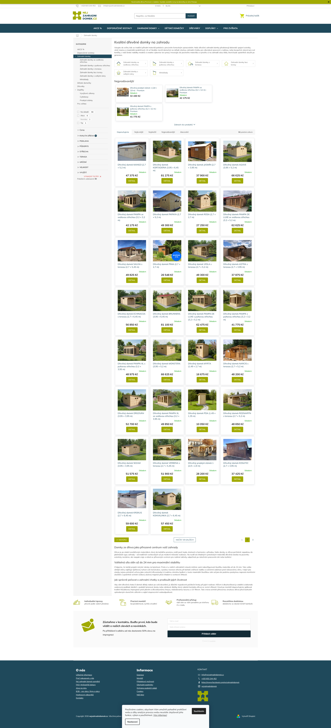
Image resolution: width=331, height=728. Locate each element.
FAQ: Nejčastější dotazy (86, 685)
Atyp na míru (81, 688)
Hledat (191, 16)
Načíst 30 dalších (185, 540)
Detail (131, 180)
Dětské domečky (84, 83)
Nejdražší (152, 132)
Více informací (160, 715)
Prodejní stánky (86, 100)
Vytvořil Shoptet (248, 716)
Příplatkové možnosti (145, 681)
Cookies (140, 691)
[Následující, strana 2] (247, 539)
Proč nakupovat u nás (85, 678)
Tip (83, 123)
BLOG (168, 6)
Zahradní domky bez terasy (91, 72)
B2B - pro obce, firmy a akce (88, 691)
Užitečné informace (84, 675)
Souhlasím (199, 711)
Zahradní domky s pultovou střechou (95, 65)
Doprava (140, 675)
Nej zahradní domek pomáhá (88, 681)
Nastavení (132, 721)
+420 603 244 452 (209, 678)
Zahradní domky (84, 56)
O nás (157, 6)
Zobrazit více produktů (183, 124)
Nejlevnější (138, 132)
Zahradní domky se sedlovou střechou (92, 61)
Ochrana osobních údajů (147, 688)
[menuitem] (97, 28)
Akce (84, 115)
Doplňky (80, 90)
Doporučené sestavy (85, 53)
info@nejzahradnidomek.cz (212, 675)
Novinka (85, 119)
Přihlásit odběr (209, 634)
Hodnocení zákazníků (85, 695)
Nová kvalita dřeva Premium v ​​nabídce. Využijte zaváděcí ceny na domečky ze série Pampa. (164, 2)
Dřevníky (80, 86)
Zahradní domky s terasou (90, 69)
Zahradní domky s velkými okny (93, 76)
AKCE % (80, 49)
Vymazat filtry (91, 176)
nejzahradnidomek (209, 686)
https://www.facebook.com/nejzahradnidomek (220, 682)
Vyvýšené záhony (87, 93)
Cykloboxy (84, 97)
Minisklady (84, 79)
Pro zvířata (81, 104)
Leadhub (212, 641)
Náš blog (140, 695)
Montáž (140, 678)
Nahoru (123, 540)
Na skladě (87, 112)
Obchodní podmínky (145, 685)
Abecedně (184, 132)
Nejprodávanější (168, 132)
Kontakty (79, 698)
